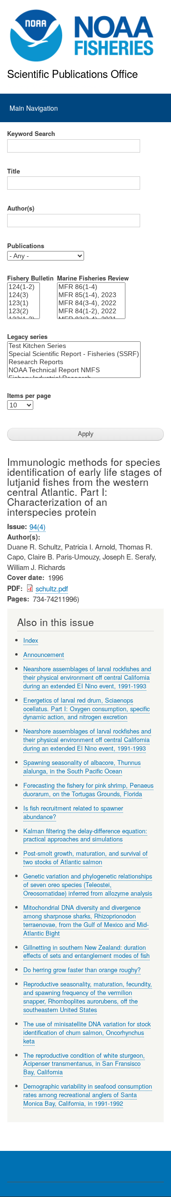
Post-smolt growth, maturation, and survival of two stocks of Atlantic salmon (85, 857)
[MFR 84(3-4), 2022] (91, 303)
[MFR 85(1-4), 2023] (91, 295)
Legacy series (27, 336)
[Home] (82, 35)
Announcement (43, 654)
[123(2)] (23, 311)
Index (30, 640)
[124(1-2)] (23, 287)
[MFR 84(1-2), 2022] (91, 311)
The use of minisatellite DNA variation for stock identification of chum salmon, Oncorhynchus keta (87, 1032)
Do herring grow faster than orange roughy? (82, 969)
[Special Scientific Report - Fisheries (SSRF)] (74, 354)
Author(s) (20, 208)
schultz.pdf (52, 588)
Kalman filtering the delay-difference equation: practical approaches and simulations (85, 835)
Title (13, 171)
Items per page (29, 395)
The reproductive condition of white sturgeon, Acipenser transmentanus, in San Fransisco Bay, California (84, 1064)
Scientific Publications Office (72, 73)
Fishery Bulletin (30, 278)
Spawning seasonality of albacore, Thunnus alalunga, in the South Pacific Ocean (82, 766)
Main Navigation (34, 108)
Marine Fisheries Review (93, 278)
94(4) (37, 526)
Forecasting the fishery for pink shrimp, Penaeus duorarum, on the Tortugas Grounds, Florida (88, 789)
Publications (25, 245)
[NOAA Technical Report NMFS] (74, 370)
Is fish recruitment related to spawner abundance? (73, 812)
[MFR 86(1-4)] (91, 287)
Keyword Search (31, 133)
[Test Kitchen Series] (74, 346)
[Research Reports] (74, 362)
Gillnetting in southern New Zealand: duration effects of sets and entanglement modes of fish (86, 951)
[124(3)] (23, 295)
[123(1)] (23, 303)
